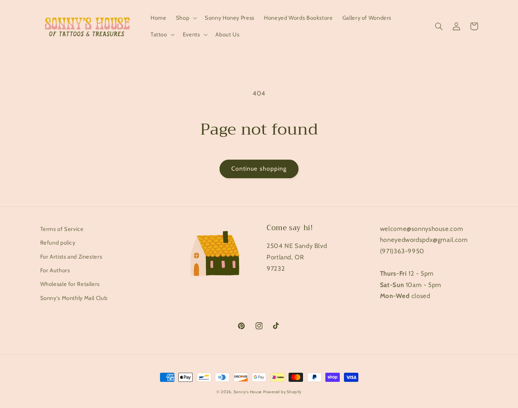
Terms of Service (62, 229)
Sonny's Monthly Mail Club (74, 298)
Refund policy (57, 242)
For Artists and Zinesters (71, 256)
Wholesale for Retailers (70, 284)
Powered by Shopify (282, 391)
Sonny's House (248, 391)
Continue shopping (259, 168)
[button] (185, 17)
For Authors (55, 270)
